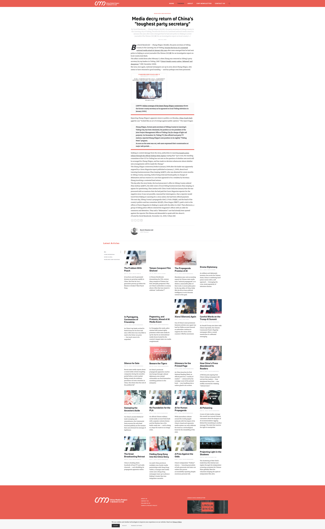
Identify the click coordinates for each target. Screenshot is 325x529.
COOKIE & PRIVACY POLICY (149, 505)
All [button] (105, 252)
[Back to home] (108, 3)
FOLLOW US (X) (145, 503)
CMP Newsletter (204, 3)
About (190, 3)
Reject (124, 525)
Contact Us (220, 3)
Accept (115, 525)
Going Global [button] (108, 257)
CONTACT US (145, 501)
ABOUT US (144, 498)
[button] (229, 3)
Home (171, 3)
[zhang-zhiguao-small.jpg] (149, 87)
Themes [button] (180, 3)
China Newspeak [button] (109, 254)
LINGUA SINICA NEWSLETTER (196, 498)
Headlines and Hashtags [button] (112, 259)
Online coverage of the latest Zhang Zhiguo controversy (162, 106)
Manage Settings (136, 525)
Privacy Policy (177, 522)
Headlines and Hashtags (162, 13)
